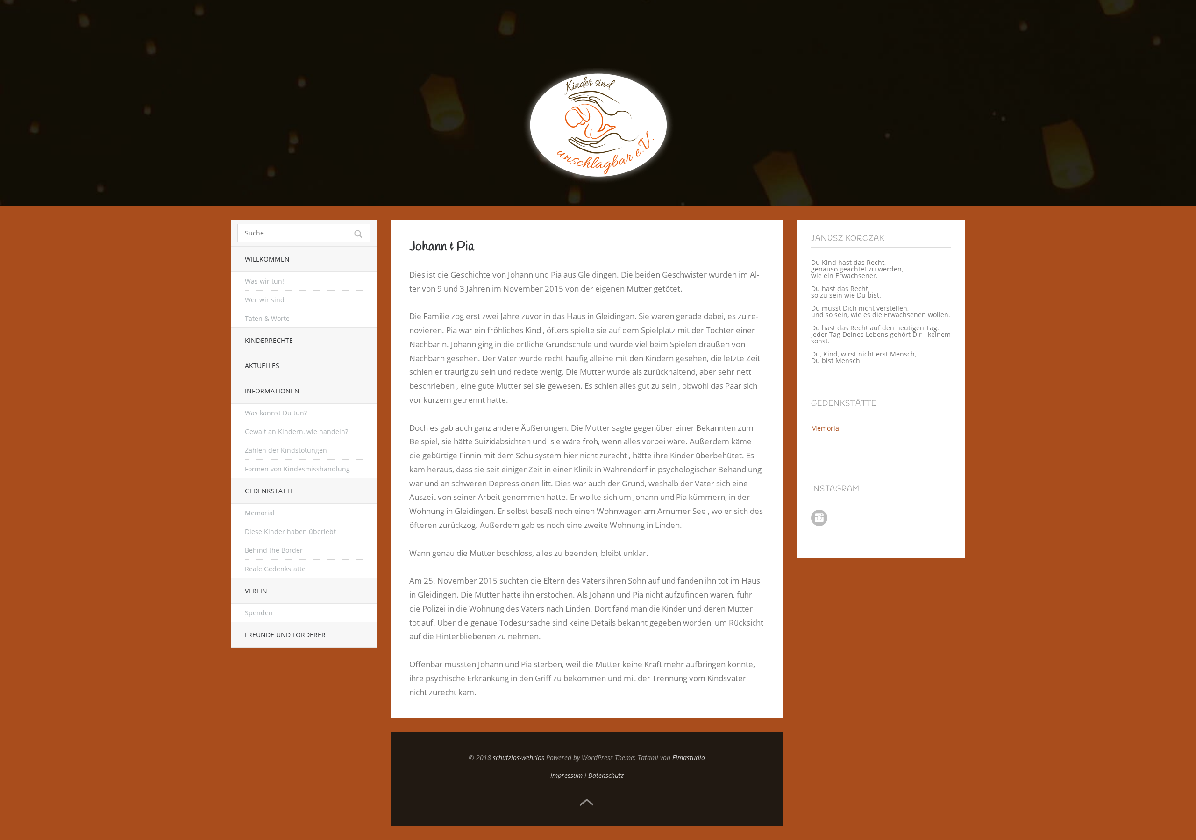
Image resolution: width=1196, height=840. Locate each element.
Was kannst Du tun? (276, 412)
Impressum (566, 775)
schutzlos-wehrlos (518, 757)
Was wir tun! (264, 281)
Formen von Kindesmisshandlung (297, 468)
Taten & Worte (267, 318)
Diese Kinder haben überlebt (290, 531)
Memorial (260, 512)
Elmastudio (688, 757)
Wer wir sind (265, 299)
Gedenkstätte (269, 490)
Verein (256, 590)
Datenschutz (606, 775)
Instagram (819, 518)
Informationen (272, 390)
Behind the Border (274, 550)
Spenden (259, 612)
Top (587, 802)
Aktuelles (262, 365)
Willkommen (267, 259)
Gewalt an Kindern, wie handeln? (296, 431)
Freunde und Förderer (285, 634)
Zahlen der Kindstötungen (286, 450)
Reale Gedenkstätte (275, 568)
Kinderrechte (269, 340)
